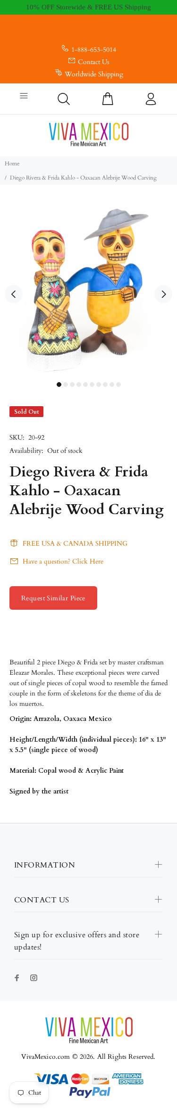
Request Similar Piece (53, 598)
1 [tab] (59, 384)
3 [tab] (72, 384)
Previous (14, 294)
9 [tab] (112, 384)
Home (12, 163)
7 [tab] (98, 384)
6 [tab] (92, 384)
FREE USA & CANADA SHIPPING (75, 543)
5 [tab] (85, 384)
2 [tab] (65, 384)
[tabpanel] (88, 288)
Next (163, 294)
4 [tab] (78, 384)
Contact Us (94, 61)
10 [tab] (118, 384)
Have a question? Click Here (63, 561)
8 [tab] (105, 384)
